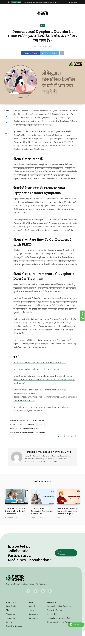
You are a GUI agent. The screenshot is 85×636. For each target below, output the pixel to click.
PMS (41, 424)
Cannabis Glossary (14, 626)
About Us (32, 606)
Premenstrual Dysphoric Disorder (24, 429)
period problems (17, 424)
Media (31, 610)
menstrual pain (39, 420)
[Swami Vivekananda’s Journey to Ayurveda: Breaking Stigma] (68, 496)
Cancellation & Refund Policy (59, 618)
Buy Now (10, 622)
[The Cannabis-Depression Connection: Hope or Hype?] (42, 496)
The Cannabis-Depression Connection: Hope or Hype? (41, 2)
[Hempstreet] (42, 13)
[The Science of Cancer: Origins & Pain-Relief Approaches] (16, 496)
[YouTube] (43, 591)
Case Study (11, 606)
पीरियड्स (38, 202)
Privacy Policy (53, 614)
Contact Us (33, 618)
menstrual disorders (19, 420)
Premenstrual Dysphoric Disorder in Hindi (27, 433)
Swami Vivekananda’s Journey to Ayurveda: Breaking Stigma (67, 511)
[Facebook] (28, 591)
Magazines (10, 614)
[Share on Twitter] (6, 122)
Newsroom (33, 614)
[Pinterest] (6, 127)
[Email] (6, 133)
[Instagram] (35, 591)
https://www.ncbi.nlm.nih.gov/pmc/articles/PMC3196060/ (39, 362)
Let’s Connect (61, 553)
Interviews (10, 618)
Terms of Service (54, 610)
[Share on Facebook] (6, 116)
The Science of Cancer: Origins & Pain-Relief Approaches (15, 511)
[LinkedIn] (71, 436)
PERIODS (31, 424)
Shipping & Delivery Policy (58, 622)
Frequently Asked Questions (59, 606)
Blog (42, 25)
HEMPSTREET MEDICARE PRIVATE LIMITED (48, 452)
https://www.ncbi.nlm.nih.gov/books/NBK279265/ (36, 369)
